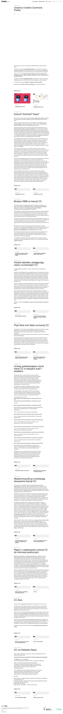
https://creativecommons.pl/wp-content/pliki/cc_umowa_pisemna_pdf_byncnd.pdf (29, 432)
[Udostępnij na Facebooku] (18, 5)
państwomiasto (32, 84)
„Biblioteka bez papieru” (18, 240)
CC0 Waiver (25, 613)
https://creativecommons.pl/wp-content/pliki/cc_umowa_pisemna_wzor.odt (27, 398)
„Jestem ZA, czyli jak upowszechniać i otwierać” (36, 118)
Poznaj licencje (35, 1)
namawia (15, 491)
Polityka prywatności (4, 711)
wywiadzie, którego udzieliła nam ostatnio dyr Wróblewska (24, 128)
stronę (34, 612)
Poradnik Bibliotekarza (23, 229)
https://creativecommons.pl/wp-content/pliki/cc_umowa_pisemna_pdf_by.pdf (28, 414)
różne (21, 337)
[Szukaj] (61, 1)
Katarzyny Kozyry (43, 122)
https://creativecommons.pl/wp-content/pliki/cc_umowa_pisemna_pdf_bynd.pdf (28, 443)
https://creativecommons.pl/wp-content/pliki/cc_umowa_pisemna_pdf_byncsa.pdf (29, 426)
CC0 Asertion (30, 613)
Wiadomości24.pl (17, 486)
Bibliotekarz (16, 229)
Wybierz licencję (42, 1)
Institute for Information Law (32, 556)
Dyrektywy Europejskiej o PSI (31, 565)
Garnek (26, 490)
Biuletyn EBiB (26, 206)
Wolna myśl (37, 520)
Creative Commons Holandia (19, 556)
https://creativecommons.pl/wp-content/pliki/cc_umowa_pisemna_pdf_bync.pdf (28, 437)
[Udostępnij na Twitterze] (19, 5)
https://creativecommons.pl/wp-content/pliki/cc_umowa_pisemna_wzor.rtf (27, 400)
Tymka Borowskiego (17, 124)
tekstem (15, 527)
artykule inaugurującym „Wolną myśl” (21, 514)
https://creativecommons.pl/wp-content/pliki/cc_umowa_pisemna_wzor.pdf (27, 405)
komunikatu (26, 209)
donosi (16, 268)
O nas (49, 1)
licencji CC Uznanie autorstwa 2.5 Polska (33, 207)
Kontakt (2, 710)
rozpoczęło (23, 604)
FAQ (46, 1)
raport (18, 557)
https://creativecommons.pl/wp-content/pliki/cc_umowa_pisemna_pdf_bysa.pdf (28, 419)
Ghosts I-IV (32, 329)
